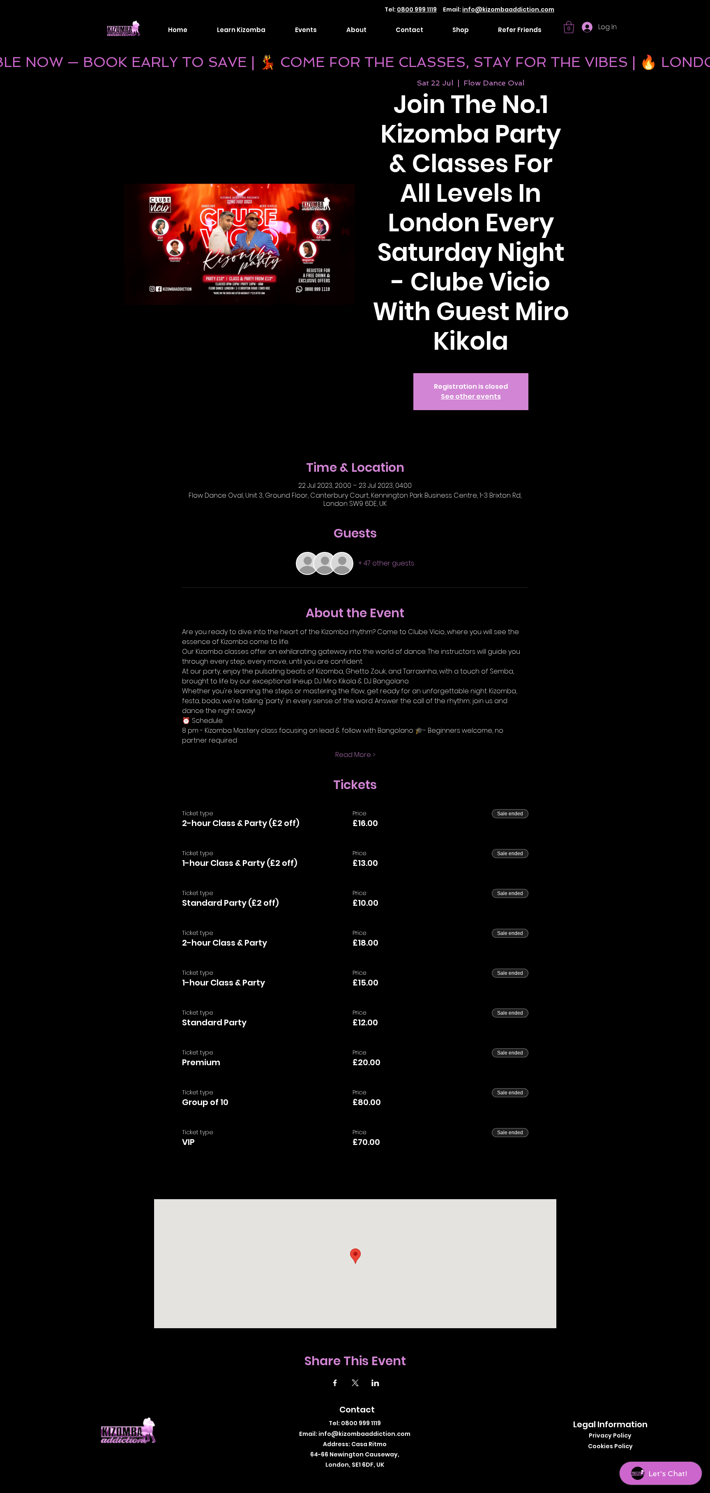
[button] (569, 27)
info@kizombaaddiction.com (508, 9)
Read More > (355, 754)
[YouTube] (375, 1478)
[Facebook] (338, 1478)
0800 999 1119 (417, 9)
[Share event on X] (355, 1383)
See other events (471, 396)
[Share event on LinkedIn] (375, 1383)
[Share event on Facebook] (335, 1383)
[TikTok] (363, 1478)
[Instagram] (351, 1478)
